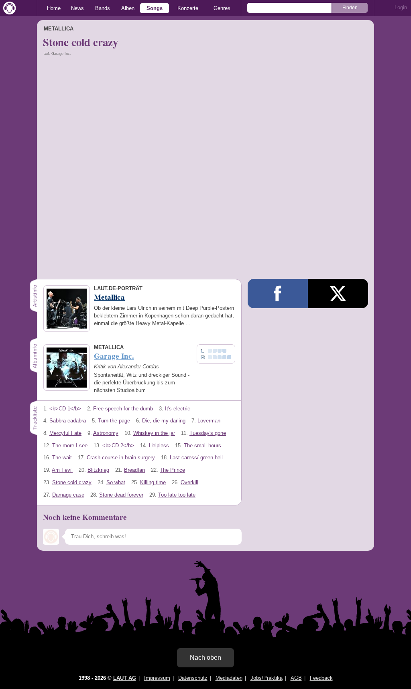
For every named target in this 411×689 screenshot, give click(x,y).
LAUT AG (124, 678)
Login (401, 7)
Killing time (153, 482)
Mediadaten (229, 678)
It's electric (177, 409)
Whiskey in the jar (154, 433)
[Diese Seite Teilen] (278, 293)
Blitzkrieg (98, 470)
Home (54, 8)
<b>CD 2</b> (118, 445)
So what (115, 482)
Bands (102, 8)
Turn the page (114, 421)
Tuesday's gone (207, 433)
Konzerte (187, 8)
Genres (222, 8)
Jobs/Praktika (266, 678)
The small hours (202, 445)
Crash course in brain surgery (121, 458)
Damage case (68, 495)
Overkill (189, 482)
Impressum (157, 678)
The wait (62, 458)
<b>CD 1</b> (65, 409)
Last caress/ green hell (196, 458)
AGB (296, 678)
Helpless (159, 445)
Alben (127, 8)
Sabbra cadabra (67, 421)
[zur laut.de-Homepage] (8, 8)
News (77, 8)
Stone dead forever (121, 495)
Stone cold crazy (72, 482)
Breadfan (134, 470)
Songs (154, 8)
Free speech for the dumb (123, 409)
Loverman (208, 421)
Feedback (321, 678)
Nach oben (205, 657)
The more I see (69, 445)
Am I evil (62, 470)
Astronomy (105, 433)
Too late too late (176, 495)
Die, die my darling (163, 421)
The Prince (172, 470)
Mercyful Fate (65, 433)
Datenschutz (193, 678)
